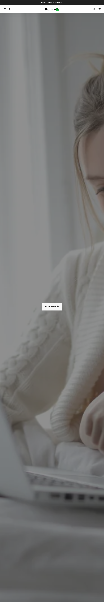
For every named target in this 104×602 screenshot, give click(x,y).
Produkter (51, 306)
